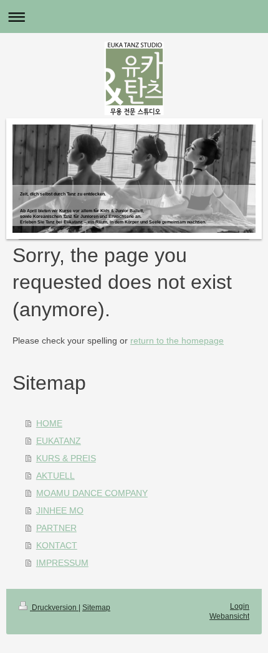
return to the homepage (177, 340)
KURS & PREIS (66, 458)
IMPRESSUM (62, 563)
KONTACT (56, 545)
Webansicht (229, 616)
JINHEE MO (60, 510)
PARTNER (56, 528)
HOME (49, 423)
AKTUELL (55, 476)
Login (239, 606)
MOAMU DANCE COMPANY (92, 493)
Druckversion (54, 607)
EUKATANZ (58, 441)
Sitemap (96, 607)
